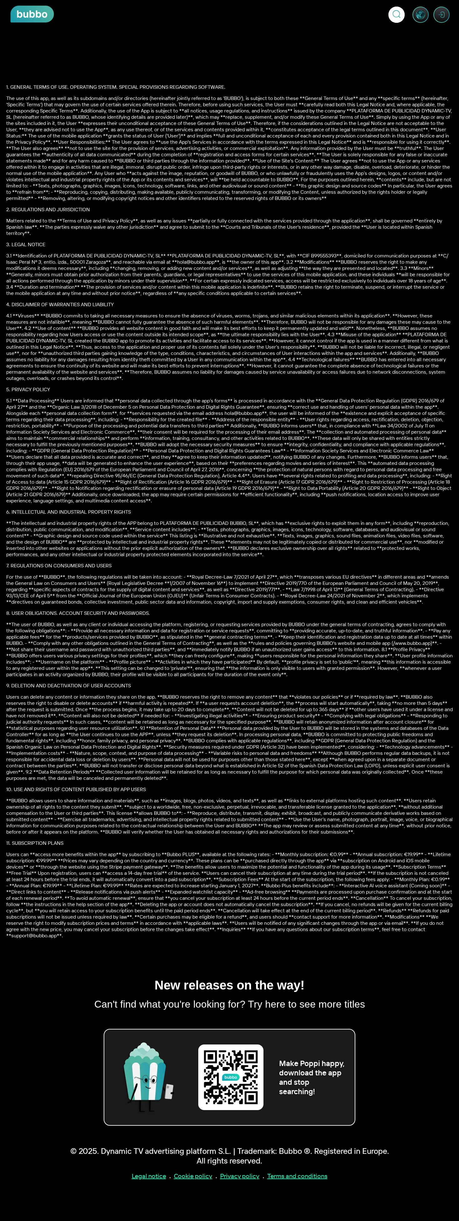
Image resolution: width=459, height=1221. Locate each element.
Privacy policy (239, 1176)
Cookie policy (193, 1176)
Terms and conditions (297, 1176)
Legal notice (149, 1176)
